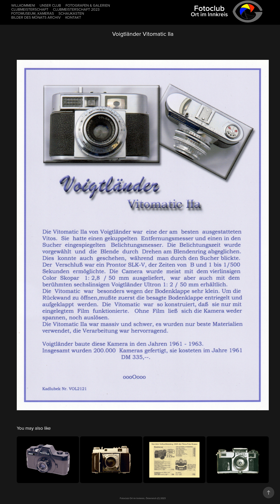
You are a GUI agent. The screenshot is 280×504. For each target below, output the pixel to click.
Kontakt (73, 17)
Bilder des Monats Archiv (36, 17)
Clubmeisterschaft (29, 9)
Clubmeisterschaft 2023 (76, 9)
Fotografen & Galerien (88, 5)
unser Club (50, 5)
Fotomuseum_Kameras (32, 13)
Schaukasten (71, 13)
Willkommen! (23, 5)
